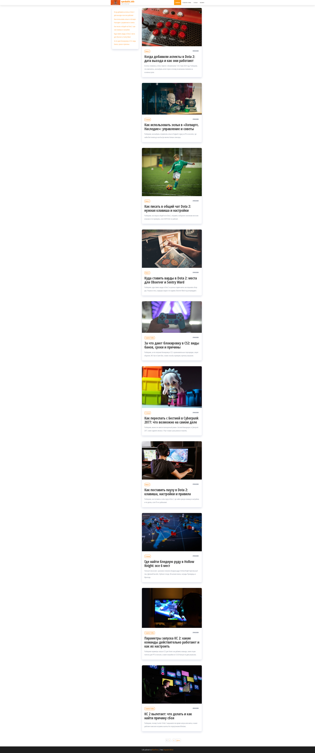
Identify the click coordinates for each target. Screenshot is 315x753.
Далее (178, 740)
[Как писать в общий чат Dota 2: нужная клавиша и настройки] (172, 172)
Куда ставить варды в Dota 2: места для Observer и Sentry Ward (170, 280)
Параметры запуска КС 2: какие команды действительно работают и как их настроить (171, 642)
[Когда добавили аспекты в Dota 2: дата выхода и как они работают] (172, 27)
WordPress (155, 749)
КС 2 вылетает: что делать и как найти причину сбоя (168, 715)
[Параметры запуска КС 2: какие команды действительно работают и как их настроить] (172, 607)
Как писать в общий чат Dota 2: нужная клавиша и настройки (167, 208)
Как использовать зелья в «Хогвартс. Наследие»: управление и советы (171, 126)
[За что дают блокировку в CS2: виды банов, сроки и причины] (172, 317)
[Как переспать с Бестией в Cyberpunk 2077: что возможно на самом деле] (172, 387)
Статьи (195, 2)
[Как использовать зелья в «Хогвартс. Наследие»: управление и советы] (172, 98)
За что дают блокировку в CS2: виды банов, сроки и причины (171, 345)
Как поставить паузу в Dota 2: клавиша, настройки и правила (167, 491)
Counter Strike (186, 2)
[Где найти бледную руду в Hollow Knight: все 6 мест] (172, 532)
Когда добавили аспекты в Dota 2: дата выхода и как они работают (169, 58)
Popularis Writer (168, 749)
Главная (177, 2)
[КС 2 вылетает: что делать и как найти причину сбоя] (172, 684)
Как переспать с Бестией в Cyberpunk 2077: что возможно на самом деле (171, 420)
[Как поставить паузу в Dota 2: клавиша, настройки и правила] (172, 460)
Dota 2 (147, 51)
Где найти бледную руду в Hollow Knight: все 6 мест (169, 563)
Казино (202, 2)
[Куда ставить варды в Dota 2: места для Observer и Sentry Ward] (172, 248)
